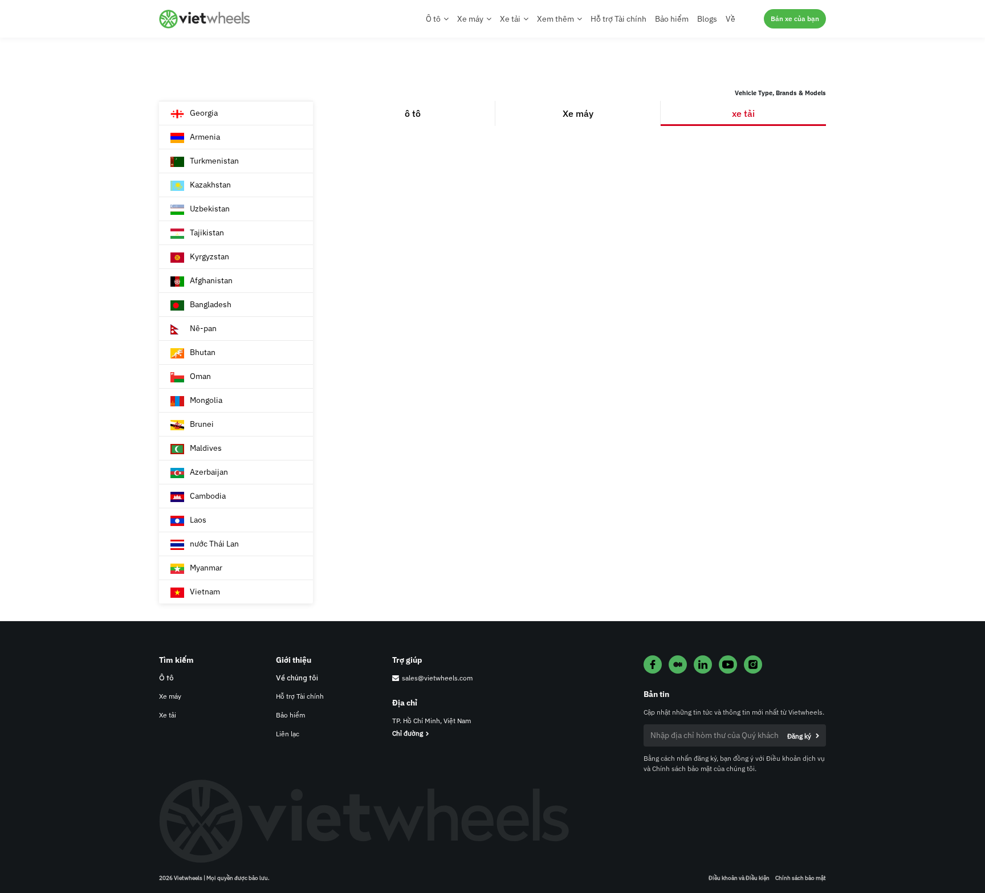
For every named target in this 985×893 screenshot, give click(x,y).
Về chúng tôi (297, 678)
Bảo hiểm (672, 19)
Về (730, 19)
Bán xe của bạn (795, 18)
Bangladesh (210, 304)
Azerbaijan (209, 472)
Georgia (204, 113)
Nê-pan (203, 328)
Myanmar (206, 567)
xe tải (743, 113)
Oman (200, 376)
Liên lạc (287, 733)
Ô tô (166, 678)
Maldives (206, 448)
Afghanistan (211, 280)
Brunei (202, 424)
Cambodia (208, 496)
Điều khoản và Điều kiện (739, 878)
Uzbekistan (210, 208)
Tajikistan (207, 232)
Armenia (205, 137)
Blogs (707, 19)
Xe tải (167, 715)
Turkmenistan (214, 161)
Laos (198, 520)
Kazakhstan (210, 185)
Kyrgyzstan (209, 256)
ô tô (413, 113)
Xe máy (578, 113)
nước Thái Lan (214, 544)
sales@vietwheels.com (437, 678)
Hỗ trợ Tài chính (618, 19)
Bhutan (202, 352)
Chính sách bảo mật (800, 878)
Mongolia (206, 400)
